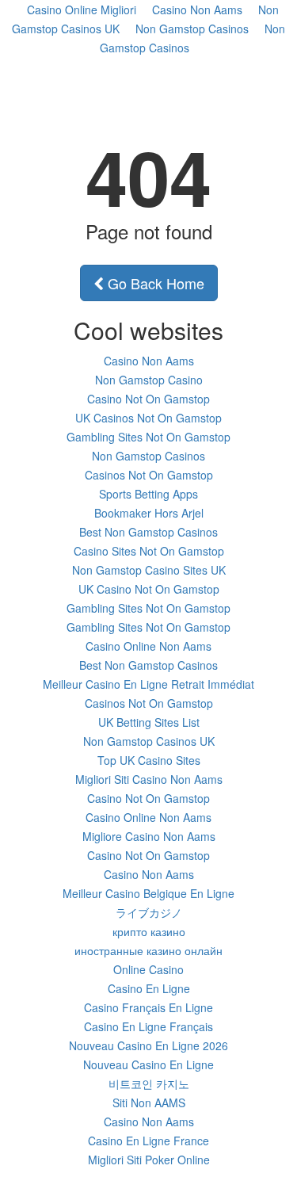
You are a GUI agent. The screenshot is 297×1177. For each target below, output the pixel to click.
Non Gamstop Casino (149, 380)
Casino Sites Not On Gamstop (149, 551)
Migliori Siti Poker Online (149, 1159)
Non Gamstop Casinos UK (149, 741)
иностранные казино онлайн (148, 950)
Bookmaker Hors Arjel (149, 513)
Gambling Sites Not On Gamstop (148, 437)
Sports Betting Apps (148, 494)
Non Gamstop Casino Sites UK (149, 570)
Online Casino (148, 969)
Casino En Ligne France (148, 1140)
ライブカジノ (149, 912)
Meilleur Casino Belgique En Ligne (148, 893)
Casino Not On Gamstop (148, 399)
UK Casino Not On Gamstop (148, 589)
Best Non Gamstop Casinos (148, 532)
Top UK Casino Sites (148, 760)
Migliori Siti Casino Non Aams (149, 779)
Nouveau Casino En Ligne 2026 (148, 1045)
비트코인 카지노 (149, 1083)
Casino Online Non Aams (148, 646)
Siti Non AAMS (148, 1102)
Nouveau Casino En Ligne (148, 1064)
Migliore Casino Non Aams (148, 836)
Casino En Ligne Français (148, 1026)
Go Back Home (154, 283)
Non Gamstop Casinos (192, 28)
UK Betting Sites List (149, 722)
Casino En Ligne (149, 988)
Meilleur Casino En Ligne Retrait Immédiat (148, 684)
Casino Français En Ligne (148, 1007)
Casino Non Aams (149, 361)
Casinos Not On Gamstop (149, 475)
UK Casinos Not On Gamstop (148, 418)
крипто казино (148, 931)
